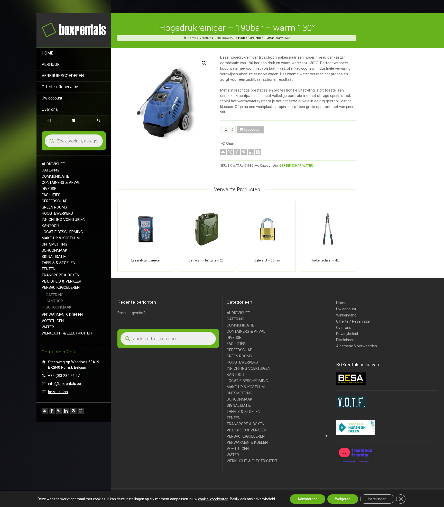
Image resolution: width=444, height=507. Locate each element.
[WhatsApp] (81, 411)
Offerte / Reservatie (60, 86)
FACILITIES (51, 195)
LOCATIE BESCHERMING (62, 232)
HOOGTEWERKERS (57, 213)
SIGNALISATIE (54, 256)
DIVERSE (49, 188)
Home (341, 303)
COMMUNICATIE (55, 176)
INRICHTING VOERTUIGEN (63, 219)
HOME (47, 53)
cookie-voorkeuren (213, 499)
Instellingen (377, 499)
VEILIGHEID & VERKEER (61, 281)
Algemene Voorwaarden (356, 346)
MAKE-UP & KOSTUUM (61, 238)
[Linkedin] (66, 411)
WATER (48, 327)
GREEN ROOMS (54, 207)
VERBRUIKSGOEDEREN (63, 75)
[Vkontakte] (258, 152)
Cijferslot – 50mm (267, 260)
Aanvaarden (308, 499)
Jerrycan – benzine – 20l (206, 260)
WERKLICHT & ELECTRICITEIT (67, 333)
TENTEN (48, 269)
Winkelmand (346, 315)
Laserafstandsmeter (146, 260)
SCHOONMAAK (54, 250)
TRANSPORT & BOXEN (60, 275)
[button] (204, 63)
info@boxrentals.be (64, 383)
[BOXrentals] (74, 30)
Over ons (50, 109)
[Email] (45, 411)
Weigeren (342, 499)
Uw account (52, 98)
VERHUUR (51, 64)
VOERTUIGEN (53, 321)
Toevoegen (253, 129)
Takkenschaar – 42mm (327, 260)
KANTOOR (50, 225)
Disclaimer (345, 340)
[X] (230, 152)
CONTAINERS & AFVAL (61, 182)
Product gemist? (131, 313)
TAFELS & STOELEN (58, 262)
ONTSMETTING (54, 244)
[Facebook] (52, 411)
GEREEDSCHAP (54, 201)
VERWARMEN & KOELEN (62, 314)
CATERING (50, 170)
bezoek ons (58, 392)
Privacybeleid (347, 333)
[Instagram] (73, 411)
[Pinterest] (59, 411)
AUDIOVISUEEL (54, 164)
